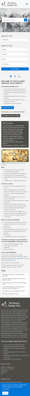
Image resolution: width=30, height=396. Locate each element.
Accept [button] (5, 393)
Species (4, 59)
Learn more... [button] (6, 389)
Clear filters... (16, 69)
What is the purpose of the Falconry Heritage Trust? (14, 283)
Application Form (21, 258)
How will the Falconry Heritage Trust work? (13, 291)
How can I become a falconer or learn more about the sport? (13, 279)
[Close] (27, 121)
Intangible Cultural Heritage (10, 116)
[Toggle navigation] (26, 4)
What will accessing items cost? (10, 293)
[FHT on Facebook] (11, 76)
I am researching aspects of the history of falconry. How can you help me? (13, 287)
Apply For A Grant (7, 108)
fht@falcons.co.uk (10, 260)
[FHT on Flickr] (19, 76)
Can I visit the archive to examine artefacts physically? (13, 275)
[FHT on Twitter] (15, 76)
